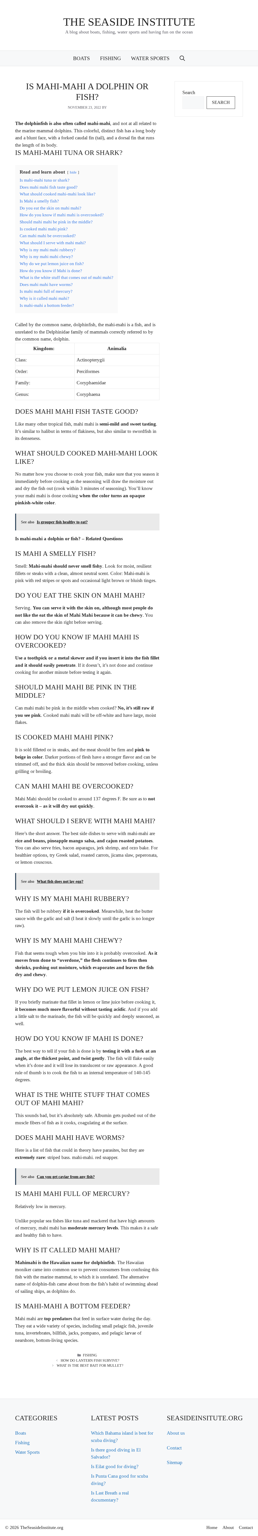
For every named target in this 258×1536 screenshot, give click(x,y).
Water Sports (150, 58)
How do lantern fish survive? (90, 1360)
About (228, 1527)
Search (188, 92)
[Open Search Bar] (182, 58)
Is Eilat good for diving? (114, 1466)
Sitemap (174, 1462)
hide (73, 172)
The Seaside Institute (129, 22)
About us (176, 1433)
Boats (81, 58)
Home (211, 1527)
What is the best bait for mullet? (90, 1365)
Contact (174, 1447)
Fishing (110, 58)
